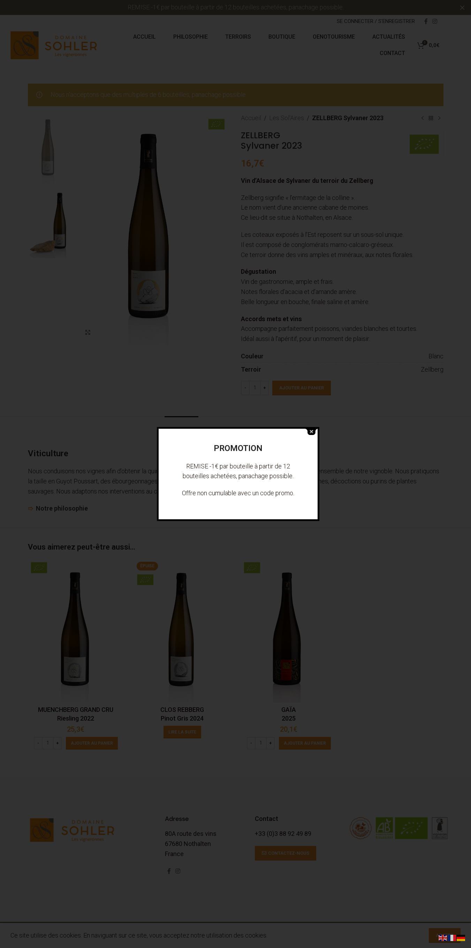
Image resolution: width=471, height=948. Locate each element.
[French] (452, 937)
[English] (443, 937)
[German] (461, 937)
